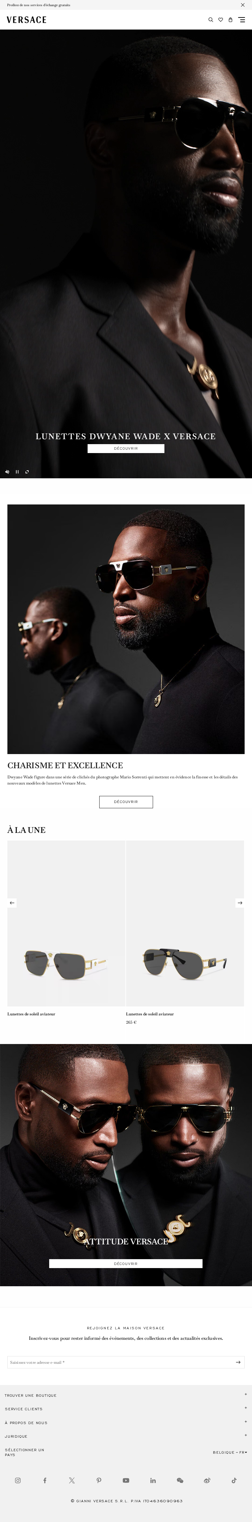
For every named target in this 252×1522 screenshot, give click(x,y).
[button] (230, 19)
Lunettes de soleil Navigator (151, 1014)
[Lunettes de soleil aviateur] (66, 923)
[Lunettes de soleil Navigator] (185, 923)
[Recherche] (210, 19)
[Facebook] (45, 1480)
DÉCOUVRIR (126, 448)
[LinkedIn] (153, 1480)
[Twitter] (72, 1480)
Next (240, 903)
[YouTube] (126, 1480)
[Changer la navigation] (241, 19)
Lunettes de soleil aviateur (31, 1014)
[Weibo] (207, 1480)
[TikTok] (234, 1480)
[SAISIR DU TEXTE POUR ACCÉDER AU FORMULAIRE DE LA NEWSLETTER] (239, 1362)
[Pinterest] (99, 1480)
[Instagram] (18, 1480)
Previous (12, 903)
